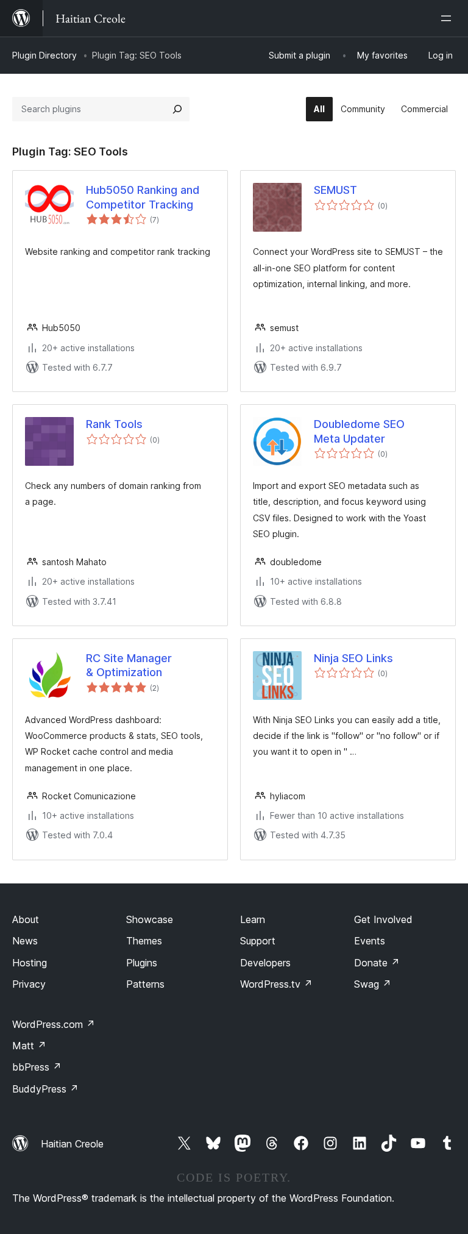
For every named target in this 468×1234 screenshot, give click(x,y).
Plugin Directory (44, 55)
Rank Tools (114, 424)
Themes (144, 941)
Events (369, 941)
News (25, 941)
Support (257, 941)
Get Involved (383, 919)
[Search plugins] (177, 109)
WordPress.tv (276, 984)
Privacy (29, 984)
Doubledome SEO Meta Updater (359, 431)
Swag (372, 984)
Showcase (149, 919)
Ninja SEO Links (353, 658)
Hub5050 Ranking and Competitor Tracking (142, 197)
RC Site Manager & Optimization (129, 665)
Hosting (29, 963)
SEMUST (335, 190)
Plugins (141, 963)
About (25, 919)
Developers (265, 963)
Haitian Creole (72, 1144)
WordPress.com (53, 1024)
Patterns (145, 984)
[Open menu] (448, 18)
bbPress (37, 1067)
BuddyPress (45, 1089)
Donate (377, 963)
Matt (29, 1046)
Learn (252, 919)
